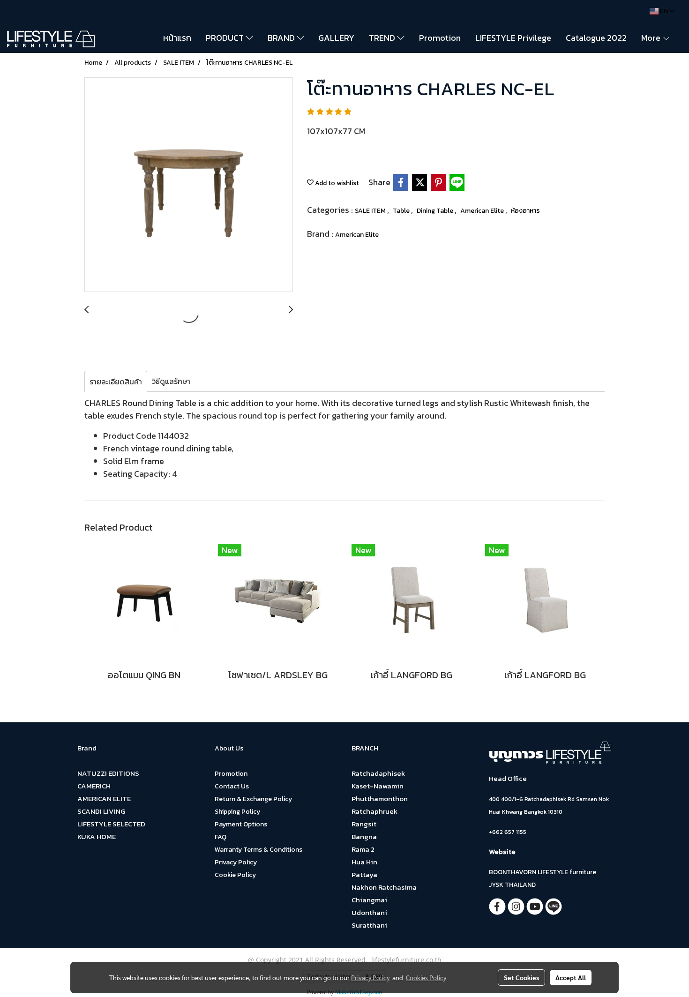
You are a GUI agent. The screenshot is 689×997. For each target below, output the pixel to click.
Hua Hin (364, 861)
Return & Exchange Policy (253, 799)
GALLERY (336, 37)
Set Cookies (521, 977)
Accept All (570, 977)
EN (664, 11)
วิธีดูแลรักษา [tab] (171, 381)
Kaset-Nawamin (378, 785)
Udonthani (369, 912)
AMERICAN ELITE (104, 798)
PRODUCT (226, 37)
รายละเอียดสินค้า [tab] (116, 381)
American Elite (482, 211)
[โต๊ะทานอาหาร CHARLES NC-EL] (188, 185)
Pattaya (364, 874)
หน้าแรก (177, 37)
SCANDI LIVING (101, 811)
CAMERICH (94, 785)
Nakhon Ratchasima (384, 887)
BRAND (282, 37)
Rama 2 (363, 849)
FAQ (220, 837)
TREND (383, 37)
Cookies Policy (426, 977)
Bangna (364, 836)
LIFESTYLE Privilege (513, 37)
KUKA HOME (96, 836)
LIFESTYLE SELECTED (111, 823)
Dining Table (436, 211)
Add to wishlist (336, 183)
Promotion (440, 37)
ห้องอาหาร (525, 211)
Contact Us (232, 786)
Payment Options (241, 824)
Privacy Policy (236, 862)
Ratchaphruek (374, 811)
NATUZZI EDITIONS (108, 773)
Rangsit (364, 823)
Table (402, 211)
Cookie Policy (235, 875)
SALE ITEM (371, 211)
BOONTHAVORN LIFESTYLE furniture (542, 872)
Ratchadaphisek (378, 773)
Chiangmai (369, 899)
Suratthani (369, 925)
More (651, 37)
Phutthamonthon (380, 798)
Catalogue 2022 (596, 37)
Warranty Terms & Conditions (258, 850)
